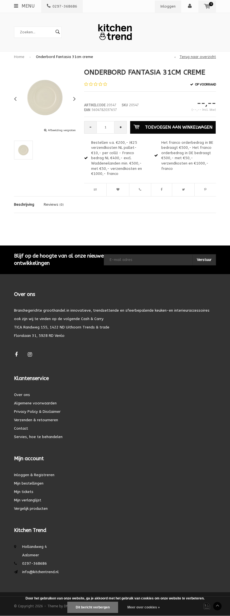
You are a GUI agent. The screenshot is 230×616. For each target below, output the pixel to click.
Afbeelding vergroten (62, 130)
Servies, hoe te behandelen (38, 437)
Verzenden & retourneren (36, 420)
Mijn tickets (23, 492)
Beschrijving (24, 204)
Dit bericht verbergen (93, 607)
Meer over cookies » (143, 607)
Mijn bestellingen (28, 483)
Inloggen (168, 6)
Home (19, 57)
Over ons (22, 395)
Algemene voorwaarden (35, 403)
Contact (21, 428)
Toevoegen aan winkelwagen (178, 127)
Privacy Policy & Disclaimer (37, 411)
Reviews (54, 204)
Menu (27, 6)
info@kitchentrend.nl (40, 572)
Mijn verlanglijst (27, 500)
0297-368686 (64, 6)
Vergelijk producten (31, 508)
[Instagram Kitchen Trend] (30, 354)
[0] (207, 6)
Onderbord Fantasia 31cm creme (64, 57)
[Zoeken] (57, 32)
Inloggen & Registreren (34, 475)
